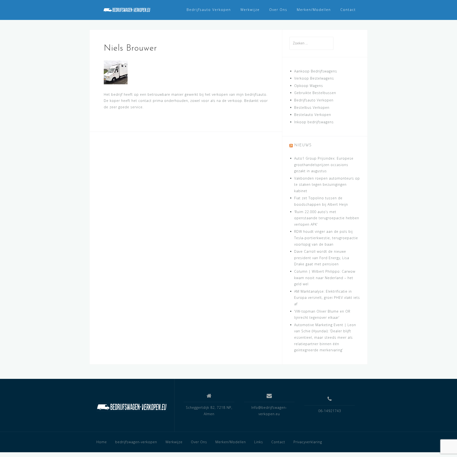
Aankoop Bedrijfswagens (315, 71)
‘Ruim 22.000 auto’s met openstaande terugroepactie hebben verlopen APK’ (326, 218)
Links (258, 442)
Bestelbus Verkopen (311, 107)
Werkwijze (250, 9)
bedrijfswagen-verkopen (136, 442)
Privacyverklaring (307, 442)
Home (101, 442)
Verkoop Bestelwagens (314, 78)
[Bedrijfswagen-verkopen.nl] (131, 407)
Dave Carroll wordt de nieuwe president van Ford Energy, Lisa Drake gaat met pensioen (321, 257)
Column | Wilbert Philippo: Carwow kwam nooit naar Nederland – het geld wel (324, 277)
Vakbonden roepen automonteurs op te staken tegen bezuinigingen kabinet (327, 184)
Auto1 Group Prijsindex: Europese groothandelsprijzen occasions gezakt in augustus (323, 164)
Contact (348, 9)
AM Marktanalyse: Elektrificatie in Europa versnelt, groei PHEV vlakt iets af (327, 297)
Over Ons (278, 9)
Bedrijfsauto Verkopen (209, 9)
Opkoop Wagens (308, 85)
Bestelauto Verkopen (312, 114)
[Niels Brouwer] (116, 72)
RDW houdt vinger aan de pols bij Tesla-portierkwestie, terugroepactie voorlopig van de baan (326, 237)
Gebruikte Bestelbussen (315, 92)
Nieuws (303, 145)
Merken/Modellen (314, 9)
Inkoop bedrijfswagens (314, 122)
